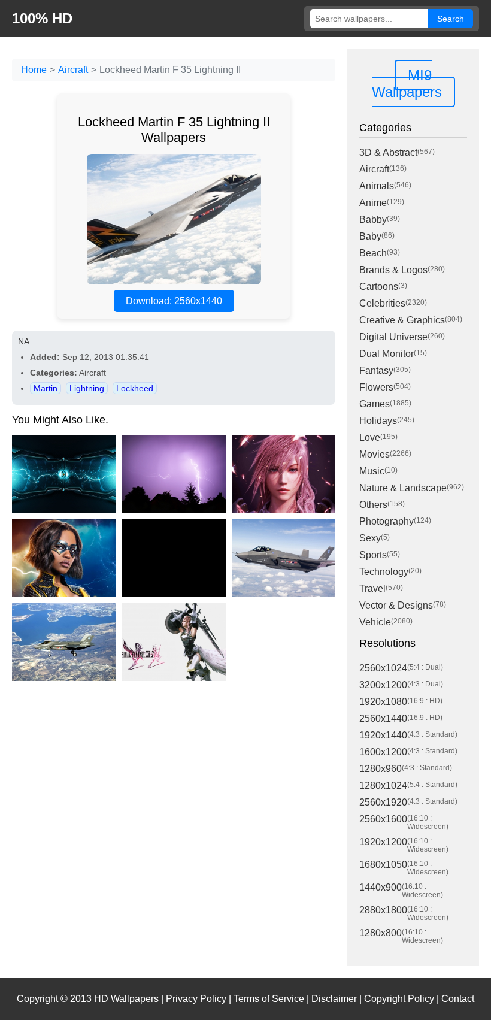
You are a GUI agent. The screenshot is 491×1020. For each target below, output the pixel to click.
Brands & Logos (393, 270)
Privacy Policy (196, 999)
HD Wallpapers (126, 999)
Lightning (86, 388)
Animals (376, 186)
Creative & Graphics (402, 320)
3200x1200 (383, 685)
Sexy (370, 538)
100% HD (42, 18)
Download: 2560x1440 (174, 301)
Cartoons (378, 287)
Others (373, 505)
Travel (372, 588)
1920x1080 (383, 702)
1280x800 (380, 933)
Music (371, 471)
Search (450, 18)
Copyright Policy (399, 999)
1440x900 (380, 887)
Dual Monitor (386, 354)
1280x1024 (383, 785)
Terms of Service (269, 999)
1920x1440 (383, 735)
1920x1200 (383, 842)
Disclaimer (334, 999)
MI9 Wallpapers (407, 83)
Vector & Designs (396, 605)
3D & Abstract (388, 152)
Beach (373, 253)
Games (374, 404)
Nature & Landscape (403, 488)
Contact (457, 999)
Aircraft (73, 70)
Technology (383, 572)
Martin (45, 388)
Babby (373, 219)
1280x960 (380, 769)
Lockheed (134, 388)
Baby (370, 236)
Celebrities (382, 303)
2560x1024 (383, 668)
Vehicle (375, 622)
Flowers (376, 387)
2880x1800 (383, 910)
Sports (373, 555)
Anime (373, 203)
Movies (374, 454)
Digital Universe (393, 337)
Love (369, 437)
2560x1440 (383, 718)
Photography (386, 521)
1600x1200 (383, 752)
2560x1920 (383, 802)
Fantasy (376, 370)
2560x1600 (383, 819)
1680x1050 (383, 864)
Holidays (378, 421)
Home (34, 70)
